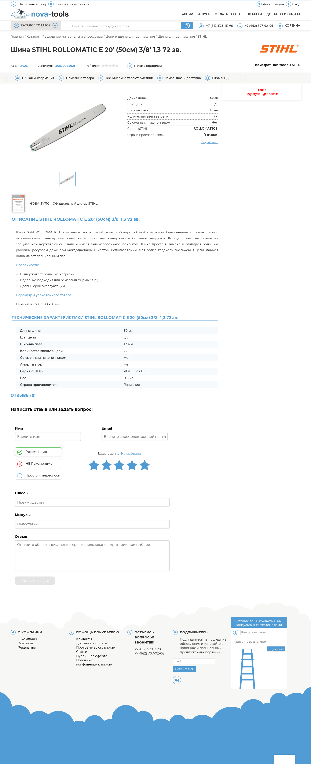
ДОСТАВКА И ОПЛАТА (283, 14)
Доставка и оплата (91, 643)
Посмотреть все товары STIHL (276, 65)
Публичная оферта (91, 656)
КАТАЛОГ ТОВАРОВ (36, 25)
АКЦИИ (187, 14)
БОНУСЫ (204, 14)
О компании (28, 639)
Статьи (81, 652)
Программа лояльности (95, 647)
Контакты (26, 643)
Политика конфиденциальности (94, 662)
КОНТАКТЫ (253, 14)
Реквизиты (27, 647)
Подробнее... (209, 142)
